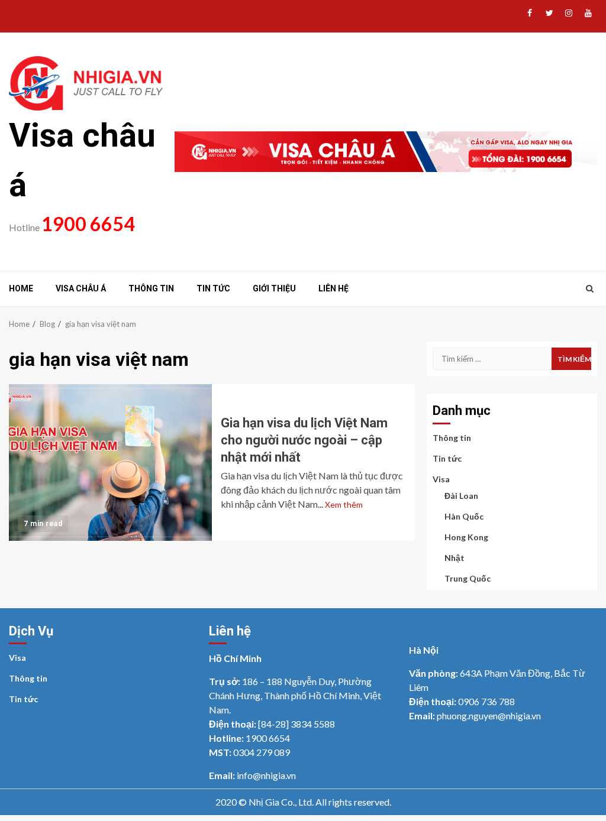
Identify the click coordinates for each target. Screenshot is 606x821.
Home (21, 288)
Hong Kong (466, 537)
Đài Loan (461, 496)
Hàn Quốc (463, 516)
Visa (441, 479)
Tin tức (213, 288)
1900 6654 (88, 223)
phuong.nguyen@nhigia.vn (489, 715)
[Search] (589, 288)
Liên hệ (333, 288)
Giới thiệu (274, 288)
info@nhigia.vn (266, 775)
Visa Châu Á (81, 288)
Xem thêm (344, 504)
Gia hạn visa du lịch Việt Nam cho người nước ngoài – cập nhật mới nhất (110, 462)
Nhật (454, 558)
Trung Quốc (467, 578)
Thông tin (151, 288)
